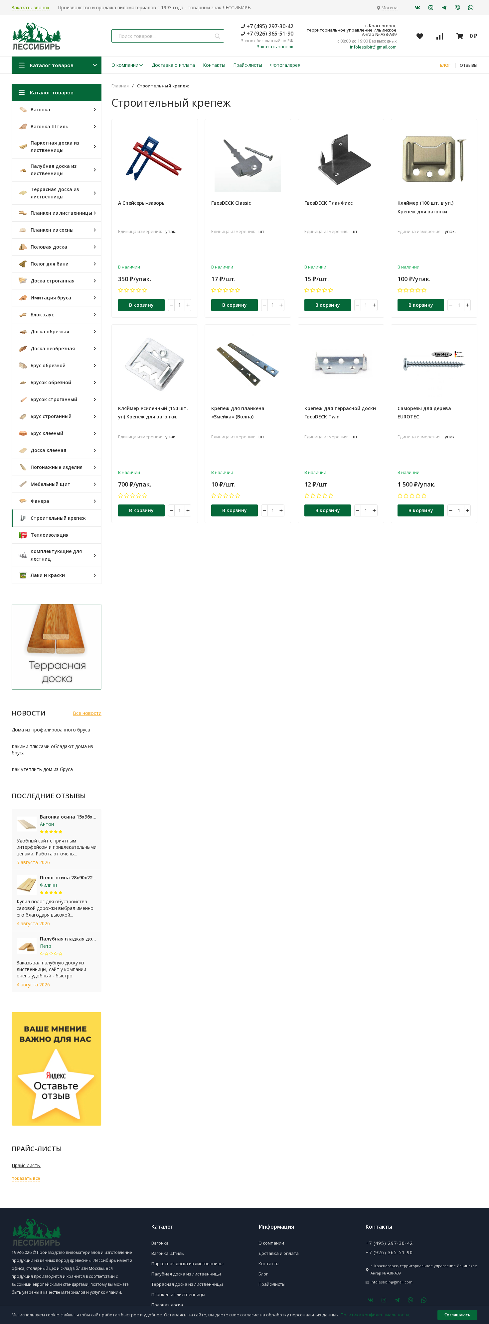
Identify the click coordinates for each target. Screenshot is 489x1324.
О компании (124, 65)
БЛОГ (445, 65)
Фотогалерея (285, 65)
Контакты (214, 65)
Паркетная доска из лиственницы (187, 1264)
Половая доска (167, 1305)
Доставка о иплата (173, 65)
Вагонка (160, 1243)
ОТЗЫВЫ (468, 65)
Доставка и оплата (278, 1253)
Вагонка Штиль (167, 1253)
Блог (263, 1274)
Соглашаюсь (457, 1315)
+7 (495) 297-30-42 (269, 26)
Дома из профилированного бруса (51, 729)
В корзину (141, 305)
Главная (120, 86)
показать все (26, 1178)
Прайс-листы (247, 65)
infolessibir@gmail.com (373, 47)
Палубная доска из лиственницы (186, 1274)
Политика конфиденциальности (375, 1315)
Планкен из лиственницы (178, 1294)
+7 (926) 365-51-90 (269, 33)
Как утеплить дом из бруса (42, 769)
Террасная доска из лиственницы (187, 1284)
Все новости (87, 713)
